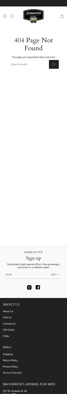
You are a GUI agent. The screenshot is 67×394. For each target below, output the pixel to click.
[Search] (54, 64)
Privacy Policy (10, 366)
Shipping (8, 354)
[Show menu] (4, 16)
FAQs (6, 336)
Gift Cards (8, 329)
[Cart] (62, 16)
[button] (12, 16)
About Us (8, 311)
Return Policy (10, 360)
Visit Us (7, 317)
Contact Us (9, 323)
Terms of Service (12, 372)
